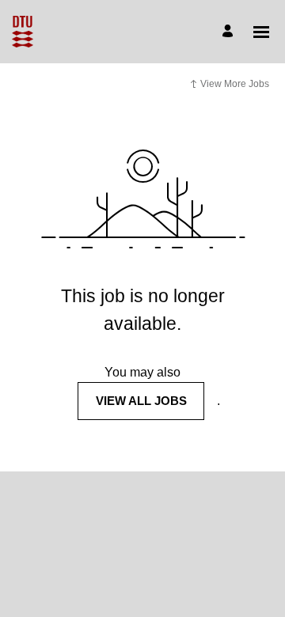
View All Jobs (141, 400)
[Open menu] (261, 32)
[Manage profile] (230, 32)
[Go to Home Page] (22, 31)
